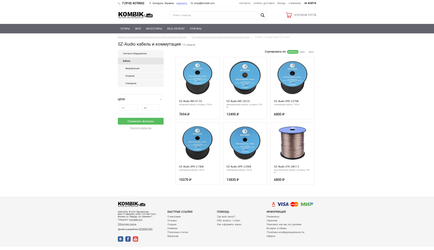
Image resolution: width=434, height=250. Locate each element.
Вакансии (173, 236)
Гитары (125, 28)
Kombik (135, 15)
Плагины (195, 28)
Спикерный (130, 83)
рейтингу (292, 52)
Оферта (271, 236)
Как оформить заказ (229, 224)
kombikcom (135, 219)
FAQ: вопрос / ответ (228, 220)
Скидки (171, 224)
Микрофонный (132, 68)
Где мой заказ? (226, 216)
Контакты (244, 3)
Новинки (172, 228)
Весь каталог (176, 28)
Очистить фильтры (140, 128)
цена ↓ (312, 52)
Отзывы (172, 220)
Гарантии (272, 220)
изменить (181, 3)
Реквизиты (273, 216)
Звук (138, 28)
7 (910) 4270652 (133, 3)
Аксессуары (154, 28)
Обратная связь (127, 224)
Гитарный (129, 76)
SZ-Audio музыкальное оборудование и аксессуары (221, 37)
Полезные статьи (177, 232)
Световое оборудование (135, 53)
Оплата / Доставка (263, 3)
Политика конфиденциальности (285, 232)
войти (312, 3)
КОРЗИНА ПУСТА (305, 15)
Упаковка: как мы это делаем (284, 224)
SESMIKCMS (146, 229)
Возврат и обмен (277, 228)
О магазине (295, 3)
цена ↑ (303, 52)
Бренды (281, 3)
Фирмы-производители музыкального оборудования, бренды (152, 37)
